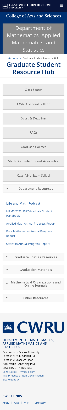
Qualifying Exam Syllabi (33, 175)
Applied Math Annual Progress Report (30, 223)
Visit (27, 402)
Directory (40, 402)
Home (15, 58)
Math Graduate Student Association (33, 161)
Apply (6, 402)
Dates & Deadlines (33, 118)
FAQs (33, 132)
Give (16, 402)
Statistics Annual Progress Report (28, 244)
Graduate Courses (33, 147)
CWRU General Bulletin (33, 104)
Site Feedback (11, 379)
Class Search (33, 90)
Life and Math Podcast (23, 203)
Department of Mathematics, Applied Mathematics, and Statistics (33, 38)
